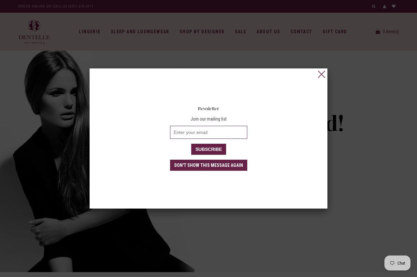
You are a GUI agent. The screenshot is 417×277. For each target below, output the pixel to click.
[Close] (321, 74)
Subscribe (208, 149)
